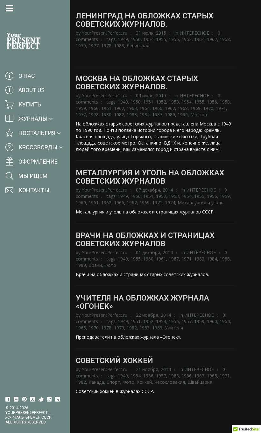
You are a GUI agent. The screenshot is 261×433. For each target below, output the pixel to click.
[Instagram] (32, 399)
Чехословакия (169, 382)
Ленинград (138, 46)
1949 (123, 39)
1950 (135, 39)
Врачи (95, 265)
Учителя (174, 328)
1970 (81, 46)
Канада (96, 382)
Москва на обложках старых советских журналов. (137, 82)
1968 (225, 39)
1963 (186, 39)
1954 (148, 39)
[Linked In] (57, 399)
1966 (157, 108)
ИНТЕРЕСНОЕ (194, 33)
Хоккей (144, 382)
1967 (212, 39)
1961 (106, 108)
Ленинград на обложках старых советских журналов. (144, 20)
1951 (148, 102)
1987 (157, 115)
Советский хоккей (114, 360)
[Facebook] (8, 399)
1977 (93, 46)
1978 (106, 46)
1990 (183, 115)
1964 (199, 39)
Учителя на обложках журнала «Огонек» (142, 302)
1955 (161, 39)
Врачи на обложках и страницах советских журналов (145, 239)
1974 (170, 203)
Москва (198, 115)
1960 (93, 108)
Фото (110, 265)
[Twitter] (41, 399)
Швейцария (199, 382)
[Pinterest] (24, 399)
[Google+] (49, 399)
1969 (195, 108)
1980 (106, 115)
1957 (186, 321)
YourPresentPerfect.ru (104, 33)
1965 (81, 328)
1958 (225, 102)
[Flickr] (16, 399)
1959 (81, 108)
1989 (170, 115)
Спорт (113, 382)
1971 (221, 108)
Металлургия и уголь (200, 203)
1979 (119, 328)
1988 (225, 259)
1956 (174, 39)
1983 (119, 46)
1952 (161, 102)
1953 (174, 102)
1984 (144, 115)
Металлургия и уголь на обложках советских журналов (150, 177)
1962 (119, 108)
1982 (119, 115)
